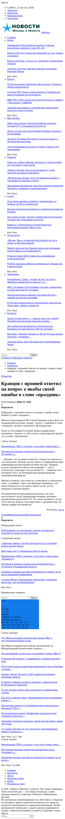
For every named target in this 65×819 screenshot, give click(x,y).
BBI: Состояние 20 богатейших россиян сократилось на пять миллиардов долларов (34, 288)
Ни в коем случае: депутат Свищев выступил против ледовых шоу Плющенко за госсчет (34, 218)
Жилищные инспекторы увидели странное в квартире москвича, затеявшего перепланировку (35, 187)
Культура (11, 313)
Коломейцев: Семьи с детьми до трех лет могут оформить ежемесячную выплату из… (31, 280)
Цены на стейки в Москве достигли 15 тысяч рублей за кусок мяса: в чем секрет (34, 163)
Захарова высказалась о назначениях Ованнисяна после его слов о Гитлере (32, 109)
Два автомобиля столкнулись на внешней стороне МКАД (31, 653)
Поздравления (33, 514)
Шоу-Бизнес (13, 118)
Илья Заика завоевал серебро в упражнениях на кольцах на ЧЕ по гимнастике (31, 202)
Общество (12, 13)
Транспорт (12, 18)
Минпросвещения (17, 514)
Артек (4, 514)
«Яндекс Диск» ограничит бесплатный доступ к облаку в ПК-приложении (32, 241)
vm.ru (61, 509)
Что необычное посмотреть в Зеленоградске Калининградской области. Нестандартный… (31, 327)
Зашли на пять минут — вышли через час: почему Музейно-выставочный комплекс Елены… (33, 319)
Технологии (13, 235)
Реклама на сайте (16, 784)
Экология (12, 10)
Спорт (10, 196)
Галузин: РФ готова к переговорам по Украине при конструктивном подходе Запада (33, 93)
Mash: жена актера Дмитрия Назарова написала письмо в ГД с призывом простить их (31, 124)
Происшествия (15, 15)
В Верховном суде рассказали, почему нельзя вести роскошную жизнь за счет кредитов (27, 531)
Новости (11, 157)
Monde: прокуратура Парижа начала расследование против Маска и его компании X (33, 249)
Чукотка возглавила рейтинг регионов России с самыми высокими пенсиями (32, 296)
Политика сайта (15, 778)
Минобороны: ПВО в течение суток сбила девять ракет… (31, 446)
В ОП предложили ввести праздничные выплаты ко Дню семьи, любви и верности (34, 304)
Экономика (13, 274)
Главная (11, 37)
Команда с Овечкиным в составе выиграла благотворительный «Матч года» (29, 226)
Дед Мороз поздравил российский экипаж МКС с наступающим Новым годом (27, 639)
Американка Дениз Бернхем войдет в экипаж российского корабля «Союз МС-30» (30, 46)
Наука (10, 40)
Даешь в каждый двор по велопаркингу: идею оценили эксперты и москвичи (31, 171)
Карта (10, 781)
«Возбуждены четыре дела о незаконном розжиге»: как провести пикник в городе (33, 179)
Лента (10, 775)
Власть (10, 79)
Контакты (12, 773)
